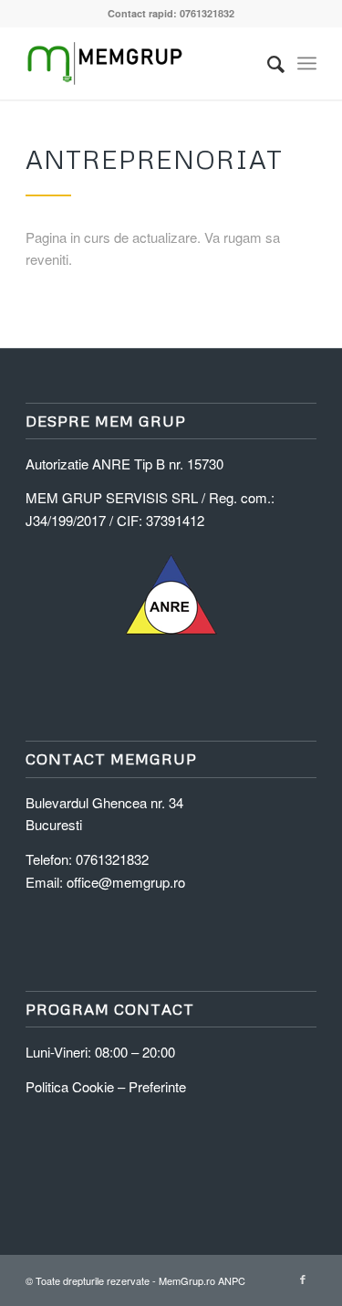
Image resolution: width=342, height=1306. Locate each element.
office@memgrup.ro (126, 881)
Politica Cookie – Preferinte (106, 1086)
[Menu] (306, 63)
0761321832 (112, 859)
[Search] (267, 63)
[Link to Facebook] (302, 1278)
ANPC (231, 1280)
